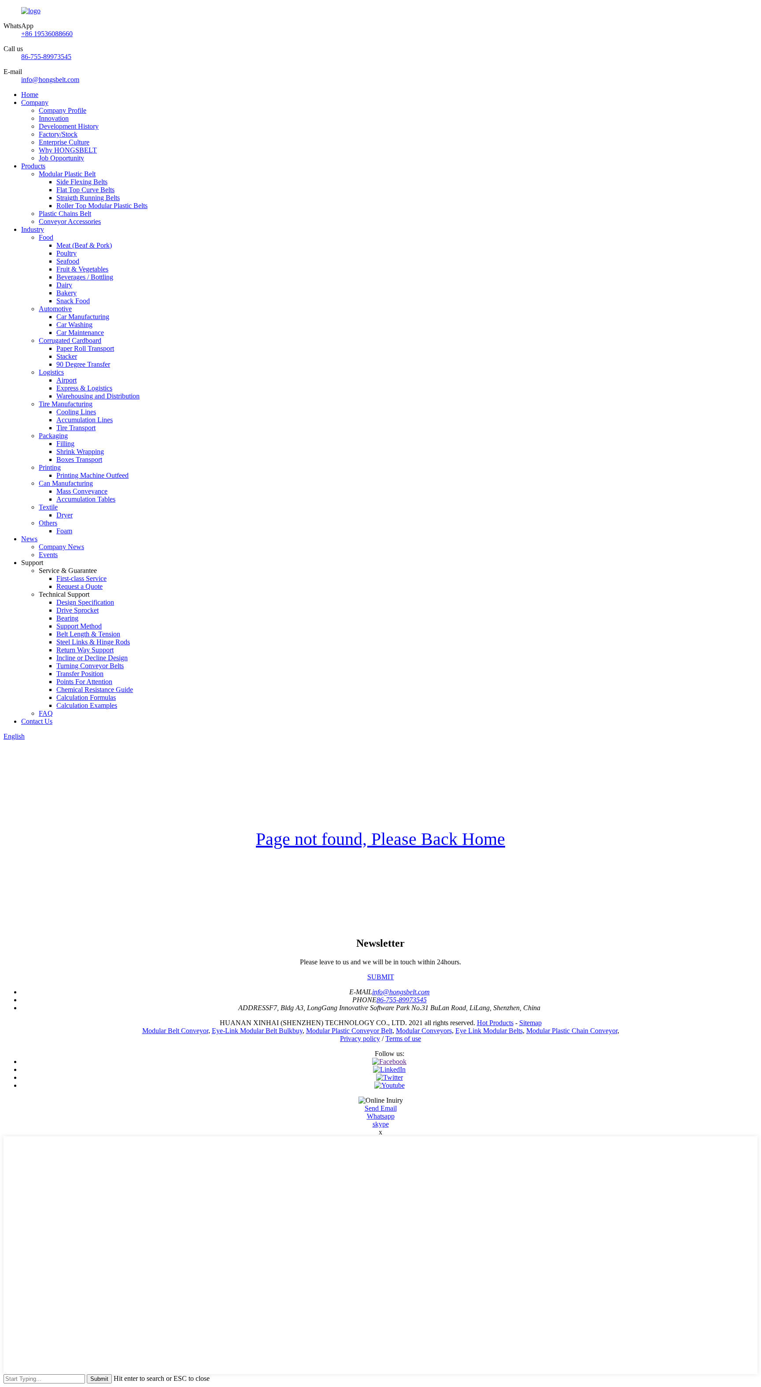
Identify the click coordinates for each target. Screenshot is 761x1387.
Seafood (67, 261)
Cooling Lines (76, 412)
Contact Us (36, 721)
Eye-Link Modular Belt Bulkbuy (257, 1030)
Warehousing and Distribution (98, 396)
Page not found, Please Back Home (380, 839)
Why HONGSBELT (68, 150)
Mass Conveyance (81, 491)
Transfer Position (79, 673)
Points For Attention (84, 681)
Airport (66, 380)
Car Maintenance (80, 332)
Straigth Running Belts (88, 197)
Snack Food (73, 301)
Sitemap (530, 1022)
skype (381, 1124)
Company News (61, 546)
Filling (65, 443)
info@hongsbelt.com (50, 79)
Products (33, 166)
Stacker (66, 356)
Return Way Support (85, 650)
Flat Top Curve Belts (85, 189)
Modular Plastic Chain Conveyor (571, 1030)
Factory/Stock (58, 134)
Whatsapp (381, 1116)
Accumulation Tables (85, 499)
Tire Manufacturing (65, 404)
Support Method (79, 626)
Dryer (64, 515)
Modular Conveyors (424, 1030)
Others (48, 523)
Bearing (67, 618)
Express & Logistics (84, 388)
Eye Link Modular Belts (489, 1030)
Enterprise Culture (64, 142)
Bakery (66, 293)
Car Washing (74, 324)
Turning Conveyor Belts (90, 665)
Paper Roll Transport (85, 348)
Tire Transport (76, 427)
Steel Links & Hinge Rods (93, 642)
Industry (32, 229)
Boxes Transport (79, 459)
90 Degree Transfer (83, 364)
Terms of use (403, 1038)
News (29, 539)
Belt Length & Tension (88, 634)
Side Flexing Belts (81, 182)
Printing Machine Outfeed (92, 475)
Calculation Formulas (86, 697)
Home (29, 94)
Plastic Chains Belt (65, 213)
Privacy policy (360, 1038)
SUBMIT (380, 977)
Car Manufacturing (82, 316)
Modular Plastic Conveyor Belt (349, 1030)
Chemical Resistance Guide (94, 689)
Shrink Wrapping (80, 451)
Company (34, 102)
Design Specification (85, 602)
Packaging (53, 435)
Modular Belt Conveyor (175, 1030)
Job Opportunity (61, 158)
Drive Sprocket (77, 610)
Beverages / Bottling (84, 277)
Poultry (66, 253)
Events (48, 554)
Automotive (55, 308)
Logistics (51, 372)
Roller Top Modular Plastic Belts (102, 205)
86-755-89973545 (46, 56)
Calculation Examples (86, 705)
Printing (50, 467)
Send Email (381, 1108)
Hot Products (495, 1022)
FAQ (46, 713)
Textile (48, 507)
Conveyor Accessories (70, 221)
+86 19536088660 (47, 33)
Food (46, 237)
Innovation (54, 118)
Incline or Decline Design (92, 658)
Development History (69, 126)
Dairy (64, 285)
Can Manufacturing (66, 483)
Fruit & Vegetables (82, 269)
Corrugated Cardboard (70, 340)
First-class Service (81, 578)
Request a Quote (79, 586)
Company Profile (62, 110)
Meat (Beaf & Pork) (84, 245)
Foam (64, 531)
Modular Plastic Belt (67, 174)
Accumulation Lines (84, 420)
